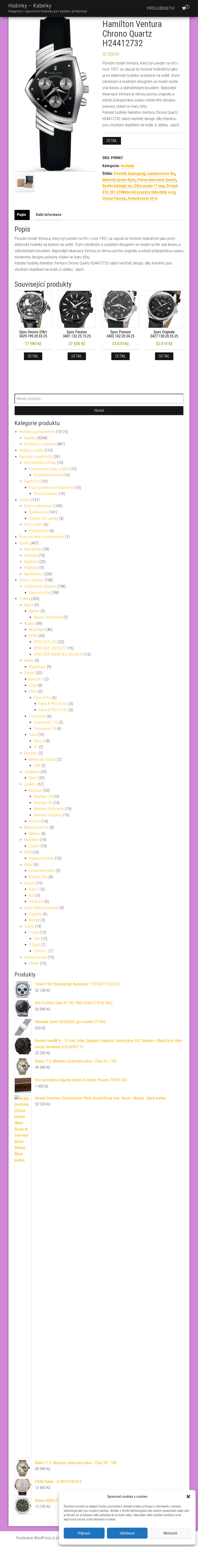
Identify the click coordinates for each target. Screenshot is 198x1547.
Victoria (35, 821)
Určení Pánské (114, 198)
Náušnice (31, 561)
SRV (37, 938)
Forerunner (37, 716)
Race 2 (34, 889)
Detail (111, 140)
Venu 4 (39, 741)
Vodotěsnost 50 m (142, 198)
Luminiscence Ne (161, 173)
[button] (188, 1496)
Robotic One (38, 877)
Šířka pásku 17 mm (149, 186)
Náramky (31, 555)
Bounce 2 (36, 679)
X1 (36, 747)
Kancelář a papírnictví (36, 456)
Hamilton (31, 753)
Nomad (34, 920)
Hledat (99, 410)
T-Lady (34, 932)
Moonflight (37, 629)
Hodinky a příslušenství (37, 431)
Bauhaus (35, 790)
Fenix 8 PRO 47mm (53, 703)
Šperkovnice (38, 512)
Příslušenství (161, 8)
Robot (28, 864)
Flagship (35, 914)
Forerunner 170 (46, 722)
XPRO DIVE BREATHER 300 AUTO (59, 654)
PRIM (28, 852)
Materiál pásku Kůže (118, 180)
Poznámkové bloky (48, 475)
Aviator (29, 623)
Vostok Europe (35, 957)
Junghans (32, 772)
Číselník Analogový (129, 173)
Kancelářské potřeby (40, 462)
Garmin (29, 672)
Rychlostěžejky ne (117, 186)
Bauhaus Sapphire (48, 815)
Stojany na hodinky (43, 518)
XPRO (33, 636)
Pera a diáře (33, 524)
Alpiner (34, 611)
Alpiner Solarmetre (48, 617)
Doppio (34, 846)
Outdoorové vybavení (40, 586)
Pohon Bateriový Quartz (156, 180)
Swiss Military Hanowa (41, 907)
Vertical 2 (36, 901)
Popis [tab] (21, 214)
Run (32, 895)
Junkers (30, 784)
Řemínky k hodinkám (40, 444)
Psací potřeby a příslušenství (51, 487)
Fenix (33, 691)
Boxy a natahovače (38, 506)
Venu (33, 734)
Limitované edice (42, 870)
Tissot (29, 926)
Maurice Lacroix (36, 827)
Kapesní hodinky (41, 858)
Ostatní (24, 500)
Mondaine (31, 839)
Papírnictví (32, 481)
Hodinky (127, 166)
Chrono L (41, 951)
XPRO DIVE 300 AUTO (50, 648)
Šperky (24, 543)
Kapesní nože (39, 592)
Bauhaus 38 (43, 796)
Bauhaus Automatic (49, 808)
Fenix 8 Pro (42, 697)
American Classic (42, 759)
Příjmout (84, 1533)
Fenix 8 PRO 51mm (53, 710)
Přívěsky (30, 567)
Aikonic (34, 833)
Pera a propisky (46, 493)
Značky (24, 598)
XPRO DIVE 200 (45, 642)
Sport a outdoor (31, 580)
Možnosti (170, 1533)
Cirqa (33, 685)
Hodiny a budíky (31, 450)
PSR (37, 765)
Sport (33, 778)
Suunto (29, 883)
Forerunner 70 (45, 728)
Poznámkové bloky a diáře (49, 469)
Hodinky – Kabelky (29, 6)
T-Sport (34, 944)
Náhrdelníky (33, 549)
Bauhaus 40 (43, 802)
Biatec (29, 660)
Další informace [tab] (49, 214)
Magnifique (37, 666)
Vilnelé (34, 963)
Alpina (29, 605)
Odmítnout (127, 1533)
